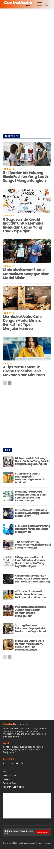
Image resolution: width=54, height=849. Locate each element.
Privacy (7, 779)
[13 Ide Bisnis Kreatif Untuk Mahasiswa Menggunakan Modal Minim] (27, 251)
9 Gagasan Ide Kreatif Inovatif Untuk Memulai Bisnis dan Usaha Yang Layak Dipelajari (23, 225)
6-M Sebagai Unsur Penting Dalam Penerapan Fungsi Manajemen (32, 529)
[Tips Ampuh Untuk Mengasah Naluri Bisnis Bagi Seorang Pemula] (8, 545)
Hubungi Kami (9, 775)
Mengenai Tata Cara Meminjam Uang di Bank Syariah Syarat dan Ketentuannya (30, 496)
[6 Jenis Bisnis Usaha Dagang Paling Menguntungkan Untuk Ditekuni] (8, 477)
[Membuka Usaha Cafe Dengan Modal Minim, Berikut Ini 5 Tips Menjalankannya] (27, 298)
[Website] (21, 763)
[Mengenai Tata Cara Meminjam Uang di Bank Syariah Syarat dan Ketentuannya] (8, 495)
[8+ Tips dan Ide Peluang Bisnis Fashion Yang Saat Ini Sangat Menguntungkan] (27, 154)
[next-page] (10, 383)
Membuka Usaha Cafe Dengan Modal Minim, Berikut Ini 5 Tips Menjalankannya (22, 322)
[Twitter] (17, 763)
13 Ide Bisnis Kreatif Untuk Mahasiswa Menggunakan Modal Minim (26, 273)
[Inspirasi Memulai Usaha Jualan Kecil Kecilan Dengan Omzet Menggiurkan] (8, 610)
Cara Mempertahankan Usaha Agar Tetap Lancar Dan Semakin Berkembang (32, 578)
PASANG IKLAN (9, 783)
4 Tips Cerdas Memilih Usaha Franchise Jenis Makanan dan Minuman (24, 371)
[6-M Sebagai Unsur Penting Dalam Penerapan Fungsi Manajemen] (8, 529)
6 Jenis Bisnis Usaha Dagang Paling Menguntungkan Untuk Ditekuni (30, 478)
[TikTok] (12, 763)
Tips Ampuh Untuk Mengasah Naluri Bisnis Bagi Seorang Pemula (33, 544)
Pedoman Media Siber (13, 787)
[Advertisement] (27, 36)
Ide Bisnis (9, 169)
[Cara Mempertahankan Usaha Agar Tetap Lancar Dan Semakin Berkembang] (8, 579)
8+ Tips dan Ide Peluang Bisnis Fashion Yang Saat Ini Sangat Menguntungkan (26, 176)
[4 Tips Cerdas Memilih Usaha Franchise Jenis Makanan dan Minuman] (27, 348)
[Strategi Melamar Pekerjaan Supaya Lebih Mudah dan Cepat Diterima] (8, 628)
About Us (7, 771)
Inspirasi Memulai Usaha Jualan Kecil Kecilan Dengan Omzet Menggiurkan (30, 611)
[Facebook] (3, 763)
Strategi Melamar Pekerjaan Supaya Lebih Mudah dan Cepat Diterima (32, 628)
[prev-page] (5, 383)
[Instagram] (8, 763)
